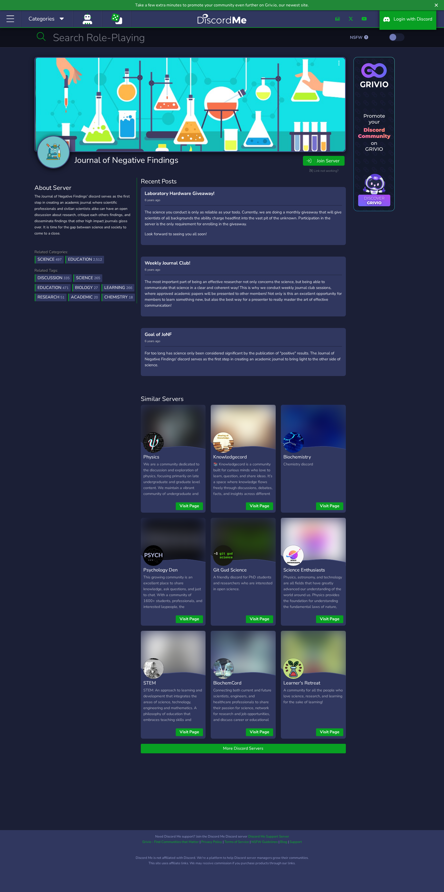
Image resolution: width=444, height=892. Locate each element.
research (51, 297)
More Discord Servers (243, 748)
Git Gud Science (230, 570)
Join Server (328, 161)
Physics (151, 457)
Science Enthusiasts (304, 570)
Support (296, 842)
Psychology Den (160, 570)
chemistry (118, 297)
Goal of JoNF (158, 334)
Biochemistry (297, 457)
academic (84, 297)
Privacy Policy (211, 842)
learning (118, 287)
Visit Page (189, 506)
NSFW (357, 37)
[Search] (41, 36)
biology (86, 287)
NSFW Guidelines (264, 842)
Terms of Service (236, 842)
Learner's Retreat (301, 683)
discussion (54, 278)
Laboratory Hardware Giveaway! (179, 193)
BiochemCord (227, 683)
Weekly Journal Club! (167, 263)
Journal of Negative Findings (126, 160)
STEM (149, 683)
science (88, 278)
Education (85, 259)
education (53, 287)
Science (50, 259)
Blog (283, 842)
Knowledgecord (230, 457)
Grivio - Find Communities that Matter (170, 842)
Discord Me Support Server (268, 836)
